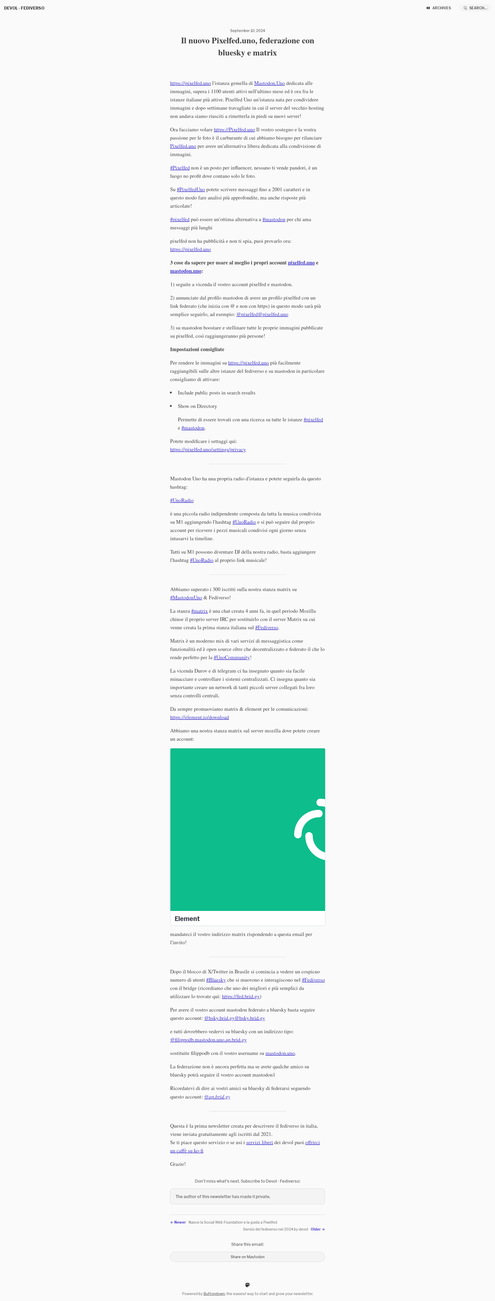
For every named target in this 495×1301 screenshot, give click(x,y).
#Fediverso (313, 979)
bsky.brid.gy (252, 1017)
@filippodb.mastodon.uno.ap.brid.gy (208, 1039)
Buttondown (214, 1293)
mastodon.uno (280, 1052)
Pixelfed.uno (183, 145)
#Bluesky (216, 979)
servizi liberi (259, 1142)
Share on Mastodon (248, 1257)
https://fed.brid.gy (241, 996)
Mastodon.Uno (269, 82)
